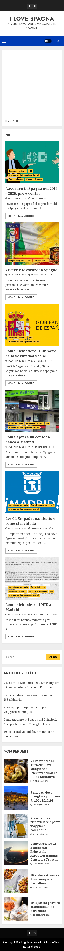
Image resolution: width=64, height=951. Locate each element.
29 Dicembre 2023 (42, 834)
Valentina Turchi (17, 198)
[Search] (57, 41)
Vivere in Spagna (34, 179)
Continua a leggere (21, 216)
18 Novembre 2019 (39, 198)
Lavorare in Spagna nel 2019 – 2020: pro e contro (31, 191)
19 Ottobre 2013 (39, 447)
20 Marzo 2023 (40, 887)
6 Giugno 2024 (40, 781)
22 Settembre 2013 (40, 614)
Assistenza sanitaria (18, 505)
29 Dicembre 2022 (42, 915)
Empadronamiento (17, 171)
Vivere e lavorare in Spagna (31, 270)
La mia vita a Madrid (38, 591)
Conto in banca (16, 423)
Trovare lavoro (16, 179)
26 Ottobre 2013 (39, 361)
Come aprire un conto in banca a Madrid (27, 439)
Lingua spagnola (17, 260)
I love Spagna (32, 19)
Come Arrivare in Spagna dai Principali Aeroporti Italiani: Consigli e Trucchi (44, 851)
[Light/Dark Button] (48, 41)
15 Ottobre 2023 (41, 864)
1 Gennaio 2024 (41, 805)
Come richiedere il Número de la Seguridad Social (30, 353)
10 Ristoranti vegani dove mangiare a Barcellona (45, 879)
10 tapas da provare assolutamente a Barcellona (45, 907)
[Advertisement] (32, 86)
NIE (30, 171)
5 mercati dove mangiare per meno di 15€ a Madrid (45, 796)
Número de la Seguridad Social (24, 175)
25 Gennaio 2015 (39, 275)
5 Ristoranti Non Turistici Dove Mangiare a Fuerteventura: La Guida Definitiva (43, 769)
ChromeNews (52, 942)
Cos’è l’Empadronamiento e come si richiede (30, 521)
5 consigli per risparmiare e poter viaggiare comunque (27, 709)
